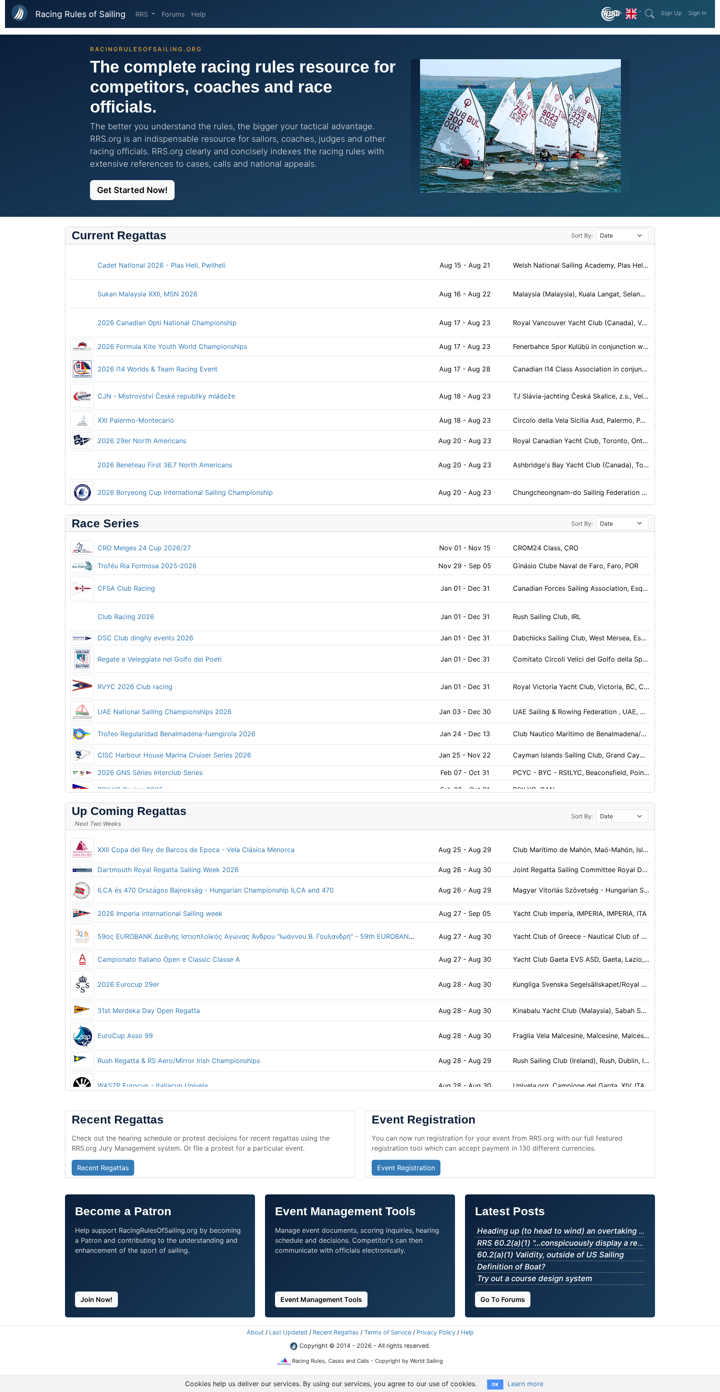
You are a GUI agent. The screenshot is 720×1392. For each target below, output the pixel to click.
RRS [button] (142, 14)
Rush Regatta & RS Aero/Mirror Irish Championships (179, 1060)
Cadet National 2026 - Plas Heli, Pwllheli (161, 265)
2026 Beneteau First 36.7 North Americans (165, 465)
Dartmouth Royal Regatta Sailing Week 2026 (168, 869)
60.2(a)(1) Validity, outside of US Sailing (550, 1254)
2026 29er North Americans (142, 440)
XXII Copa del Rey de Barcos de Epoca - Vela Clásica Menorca (196, 849)
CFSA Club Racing (126, 588)
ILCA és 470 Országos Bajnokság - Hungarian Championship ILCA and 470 (216, 890)
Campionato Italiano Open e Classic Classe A (169, 959)
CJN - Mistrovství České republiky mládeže (166, 396)
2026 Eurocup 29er (128, 984)
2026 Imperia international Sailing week (160, 913)
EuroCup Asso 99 (125, 1035)
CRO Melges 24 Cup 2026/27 (144, 548)
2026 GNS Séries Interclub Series (150, 772)
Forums (173, 14)
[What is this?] (612, 14)
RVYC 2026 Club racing (135, 686)
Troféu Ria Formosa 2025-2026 (147, 566)
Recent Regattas (336, 1332)
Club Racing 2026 (126, 616)
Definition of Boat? (511, 1266)
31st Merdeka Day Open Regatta (149, 1010)
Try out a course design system (534, 1278)
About (255, 1332)
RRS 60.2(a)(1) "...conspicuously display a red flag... (571, 1242)
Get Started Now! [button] (132, 190)
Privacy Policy (436, 1332)
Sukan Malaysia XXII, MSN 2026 (148, 294)
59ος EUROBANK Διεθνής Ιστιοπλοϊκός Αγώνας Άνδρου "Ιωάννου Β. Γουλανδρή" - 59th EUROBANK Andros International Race (297, 936)
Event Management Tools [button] (321, 1299)
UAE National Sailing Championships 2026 (165, 711)
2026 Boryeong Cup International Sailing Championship (185, 492)
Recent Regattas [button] (103, 1168)
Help (198, 14)
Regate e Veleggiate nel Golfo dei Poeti (160, 659)
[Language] (634, 12)
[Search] (650, 13)
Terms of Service (387, 1332)
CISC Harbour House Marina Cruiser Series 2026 (174, 755)
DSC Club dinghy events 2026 (145, 638)
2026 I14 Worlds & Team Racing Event (158, 369)
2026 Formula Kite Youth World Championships (172, 346)
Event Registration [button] (406, 1168)
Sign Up (671, 13)
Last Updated (288, 1332)
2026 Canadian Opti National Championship (167, 323)
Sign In (697, 13)
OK (495, 1384)
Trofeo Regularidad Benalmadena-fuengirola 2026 (176, 734)
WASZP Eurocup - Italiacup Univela (153, 1085)
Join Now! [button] (96, 1299)
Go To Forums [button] (502, 1299)
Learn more (525, 1383)
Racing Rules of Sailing (80, 14)
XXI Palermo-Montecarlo (136, 420)
